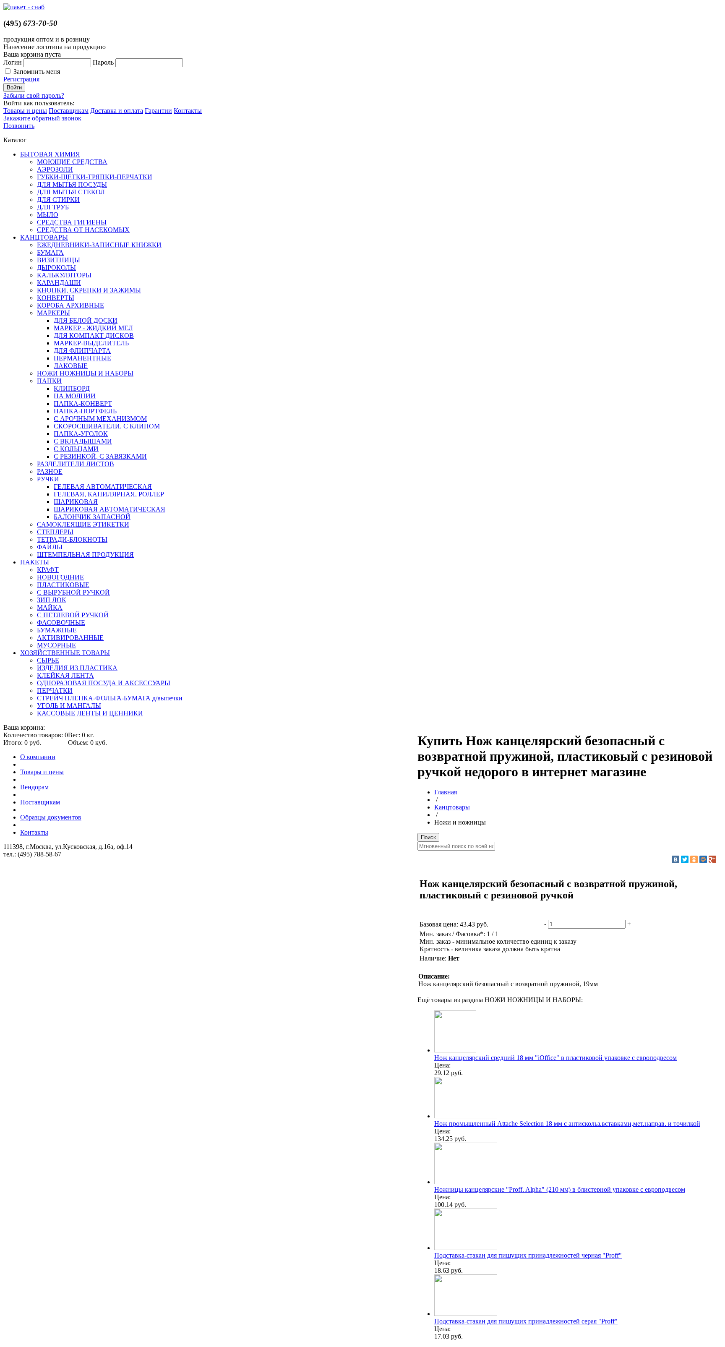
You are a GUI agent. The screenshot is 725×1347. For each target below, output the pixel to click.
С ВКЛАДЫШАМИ (83, 441)
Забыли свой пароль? (33, 95)
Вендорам (34, 787)
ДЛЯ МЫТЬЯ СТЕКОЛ (71, 192)
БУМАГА (50, 252)
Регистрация (21, 79)
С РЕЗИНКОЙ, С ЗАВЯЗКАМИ (100, 456)
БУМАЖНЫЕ (57, 630)
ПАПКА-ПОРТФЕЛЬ (85, 411)
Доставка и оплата (116, 110)
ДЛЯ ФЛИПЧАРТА (82, 350)
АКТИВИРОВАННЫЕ (70, 637)
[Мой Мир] (703, 859)
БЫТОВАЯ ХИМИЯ (50, 154)
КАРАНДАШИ (59, 282)
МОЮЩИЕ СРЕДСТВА (72, 161)
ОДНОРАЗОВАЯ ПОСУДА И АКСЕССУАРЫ (103, 683)
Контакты (188, 110)
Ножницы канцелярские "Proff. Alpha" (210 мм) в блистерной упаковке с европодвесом (559, 1189)
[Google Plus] (712, 859)
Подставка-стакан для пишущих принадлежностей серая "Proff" (526, 1321)
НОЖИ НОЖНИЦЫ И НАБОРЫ (85, 373)
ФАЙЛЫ (50, 547)
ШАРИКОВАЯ (76, 501)
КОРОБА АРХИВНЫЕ (70, 305)
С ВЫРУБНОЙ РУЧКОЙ (73, 592)
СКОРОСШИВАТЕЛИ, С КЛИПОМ (107, 426)
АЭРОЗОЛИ (55, 169)
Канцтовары (452, 807)
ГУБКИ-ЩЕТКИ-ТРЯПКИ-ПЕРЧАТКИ (94, 176)
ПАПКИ (49, 380)
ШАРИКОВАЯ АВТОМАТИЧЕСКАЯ (109, 509)
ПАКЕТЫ (34, 562)
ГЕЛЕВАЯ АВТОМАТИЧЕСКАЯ (103, 486)
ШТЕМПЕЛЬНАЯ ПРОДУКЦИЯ (85, 554)
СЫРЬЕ (48, 660)
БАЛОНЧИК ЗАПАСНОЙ (92, 516)
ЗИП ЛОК (51, 599)
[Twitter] (684, 859)
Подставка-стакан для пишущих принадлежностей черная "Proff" (528, 1255)
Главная (445, 792)
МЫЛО (47, 214)
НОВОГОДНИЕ (60, 577)
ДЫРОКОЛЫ (56, 267)
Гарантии (158, 110)
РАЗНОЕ (50, 471)
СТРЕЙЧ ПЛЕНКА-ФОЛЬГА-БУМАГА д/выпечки (110, 698)
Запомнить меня (36, 71)
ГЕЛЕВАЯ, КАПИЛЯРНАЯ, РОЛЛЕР (109, 494)
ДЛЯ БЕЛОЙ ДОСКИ (85, 320)
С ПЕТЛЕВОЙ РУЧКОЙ (73, 615)
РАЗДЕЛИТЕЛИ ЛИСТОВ (75, 463)
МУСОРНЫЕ (56, 645)
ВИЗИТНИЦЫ (58, 260)
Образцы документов (50, 817)
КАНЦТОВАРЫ (44, 237)
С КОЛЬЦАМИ (76, 448)
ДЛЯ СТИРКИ (58, 199)
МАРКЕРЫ (53, 312)
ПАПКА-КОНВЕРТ (83, 403)
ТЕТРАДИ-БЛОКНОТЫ (72, 539)
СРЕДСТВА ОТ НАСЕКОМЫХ (83, 229)
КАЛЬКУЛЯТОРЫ (64, 275)
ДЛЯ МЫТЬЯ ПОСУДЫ (72, 184)
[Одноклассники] (694, 859)
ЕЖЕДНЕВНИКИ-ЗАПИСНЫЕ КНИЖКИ (99, 244)
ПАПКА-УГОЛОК (81, 433)
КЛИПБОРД (72, 388)
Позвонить (18, 125)
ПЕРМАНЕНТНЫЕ (82, 358)
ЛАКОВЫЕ (71, 365)
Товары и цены (25, 110)
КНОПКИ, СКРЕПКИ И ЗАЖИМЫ (89, 290)
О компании (37, 756)
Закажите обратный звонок (42, 118)
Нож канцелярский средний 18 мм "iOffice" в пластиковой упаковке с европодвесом (555, 1057)
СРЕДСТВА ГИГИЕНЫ (72, 222)
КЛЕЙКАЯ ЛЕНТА (65, 675)
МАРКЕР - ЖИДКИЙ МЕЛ (93, 328)
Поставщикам (69, 110)
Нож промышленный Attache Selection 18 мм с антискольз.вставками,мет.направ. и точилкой (567, 1123)
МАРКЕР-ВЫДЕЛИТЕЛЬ (91, 343)
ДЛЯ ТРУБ (53, 207)
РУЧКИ (48, 479)
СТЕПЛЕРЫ (55, 531)
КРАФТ (48, 569)
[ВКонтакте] (675, 859)
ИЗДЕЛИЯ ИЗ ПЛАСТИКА (77, 667)
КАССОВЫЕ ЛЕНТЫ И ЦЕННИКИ (90, 713)
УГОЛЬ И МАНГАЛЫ (69, 705)
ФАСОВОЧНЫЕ (61, 622)
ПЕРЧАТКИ (55, 690)
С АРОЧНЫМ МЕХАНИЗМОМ (100, 418)
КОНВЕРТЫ (55, 297)
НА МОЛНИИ (75, 395)
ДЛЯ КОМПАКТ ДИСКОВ (94, 335)
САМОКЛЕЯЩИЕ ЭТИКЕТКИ (83, 524)
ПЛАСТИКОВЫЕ (63, 584)
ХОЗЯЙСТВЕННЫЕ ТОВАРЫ (65, 652)
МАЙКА (50, 607)
